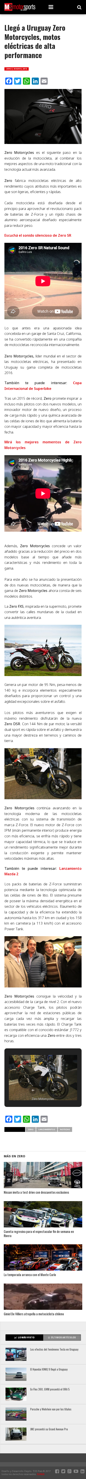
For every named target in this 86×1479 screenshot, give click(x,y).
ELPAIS (41, 1474)
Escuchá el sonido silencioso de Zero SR (37, 235)
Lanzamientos (46, 1129)
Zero (31, 1129)
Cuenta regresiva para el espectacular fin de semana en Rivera (39, 1234)
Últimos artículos (63, 1337)
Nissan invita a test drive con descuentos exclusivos (36, 1192)
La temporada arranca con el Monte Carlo (30, 1275)
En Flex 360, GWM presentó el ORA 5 (50, 1389)
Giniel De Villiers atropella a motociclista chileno (34, 1314)
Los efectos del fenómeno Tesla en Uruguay (54, 1349)
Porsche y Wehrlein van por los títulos (50, 1409)
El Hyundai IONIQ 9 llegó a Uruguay (48, 1369)
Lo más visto (26, 1337)
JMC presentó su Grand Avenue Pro (49, 1429)
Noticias (65, 1129)
